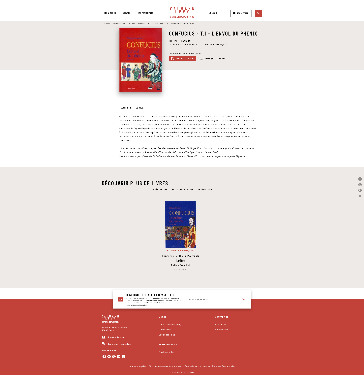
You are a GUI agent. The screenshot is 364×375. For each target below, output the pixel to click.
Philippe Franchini (180, 40)
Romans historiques (156, 23)
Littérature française (136, 23)
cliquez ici (142, 305)
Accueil (107, 23)
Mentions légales (137, 366)
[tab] (110, 13)
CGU (151, 366)
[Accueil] (182, 12)
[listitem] (104, 356)
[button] (241, 13)
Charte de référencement (168, 366)
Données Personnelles (223, 366)
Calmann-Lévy (119, 23)
